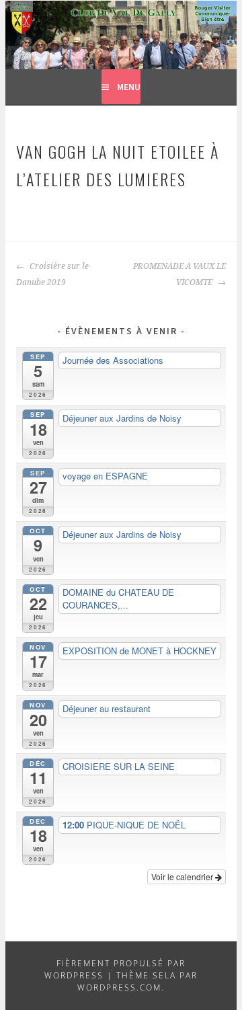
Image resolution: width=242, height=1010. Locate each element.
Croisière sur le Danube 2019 (52, 274)
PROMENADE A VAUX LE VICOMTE (179, 274)
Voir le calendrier (183, 876)
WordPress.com (119, 987)
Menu (128, 87)
